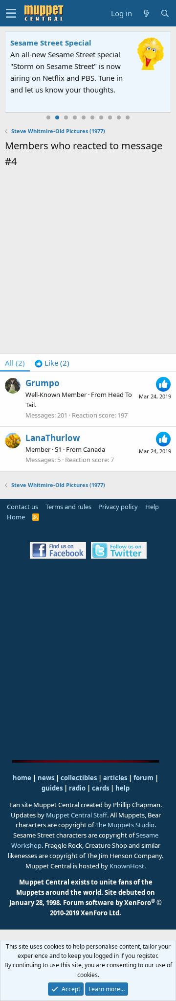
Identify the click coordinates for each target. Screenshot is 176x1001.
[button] (11, 13)
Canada (94, 449)
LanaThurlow (52, 437)
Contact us (22, 506)
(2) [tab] (15, 363)
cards (100, 788)
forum (143, 777)
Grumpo (42, 383)
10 (128, 117)
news (46, 777)
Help (152, 506)
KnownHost (127, 865)
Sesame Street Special (50, 42)
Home (16, 516)
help (122, 788)
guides (52, 788)
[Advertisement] (88, 262)
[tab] (52, 363)
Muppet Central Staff (76, 815)
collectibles (79, 777)
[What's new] (146, 13)
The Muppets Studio (124, 824)
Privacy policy (118, 506)
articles (116, 777)
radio (77, 788)
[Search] (164, 13)
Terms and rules (68, 506)
